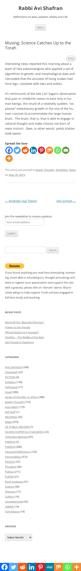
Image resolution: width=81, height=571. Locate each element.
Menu (40, 27)
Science (9, 486)
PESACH (10, 462)
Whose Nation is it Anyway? (22, 332)
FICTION (10, 377)
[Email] (65, 150)
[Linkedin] (33, 150)
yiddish (9, 506)
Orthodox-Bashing (16, 437)
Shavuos (10, 491)
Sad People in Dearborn (19, 342)
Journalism (11, 407)
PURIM (9, 476)
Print (71, 58)
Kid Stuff (10, 412)
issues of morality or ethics (21, 397)
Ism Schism (66, 201)
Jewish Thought (45, 170)
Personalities (13, 457)
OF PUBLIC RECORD (17, 427)
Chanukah (11, 372)
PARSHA (10, 442)
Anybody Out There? (21, 201)
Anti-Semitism (13, 367)
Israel (8, 392)
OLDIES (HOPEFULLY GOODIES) (24, 432)
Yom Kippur (12, 511)
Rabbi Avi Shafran (40, 8)
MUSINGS (62, 170)
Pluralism (10, 467)
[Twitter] (17, 150)
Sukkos (9, 496)
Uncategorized (14, 501)
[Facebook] (9, 150)
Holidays (10, 382)
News (72, 170)
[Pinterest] (41, 150)
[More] (9, 158)
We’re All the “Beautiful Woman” (24, 322)
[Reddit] (25, 150)
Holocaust (11, 387)
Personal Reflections (17, 452)
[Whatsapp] (57, 150)
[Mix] (49, 150)
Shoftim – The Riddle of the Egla (24, 337)
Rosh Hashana (14, 481)
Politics (9, 472)
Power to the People (17, 327)
